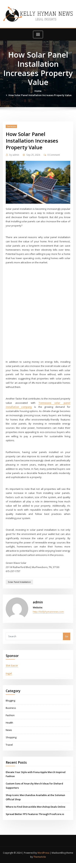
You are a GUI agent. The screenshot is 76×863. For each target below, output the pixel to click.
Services (11, 126)
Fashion (10, 715)
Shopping (11, 737)
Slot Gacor (12, 665)
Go (66, 636)
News (9, 730)
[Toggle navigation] (38, 34)
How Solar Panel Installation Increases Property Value (40, 95)
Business (11, 708)
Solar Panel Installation (19, 582)
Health (9, 722)
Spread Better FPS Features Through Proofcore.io (35, 814)
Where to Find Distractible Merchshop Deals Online (35, 806)
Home (38, 91)
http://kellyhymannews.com (48, 611)
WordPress (43, 852)
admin (14, 154)
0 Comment (53, 154)
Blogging (10, 700)
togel (9, 673)
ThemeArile (39, 856)
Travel (9, 744)
